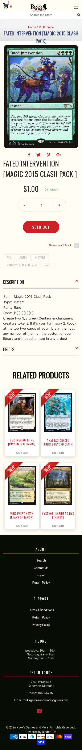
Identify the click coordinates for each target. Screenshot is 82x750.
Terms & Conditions (41, 610)
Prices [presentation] (8, 349)
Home (32, 27)
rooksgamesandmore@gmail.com (45, 700)
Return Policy (41, 617)
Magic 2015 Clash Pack (22, 265)
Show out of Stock (60, 245)
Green (23, 257)
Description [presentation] (13, 282)
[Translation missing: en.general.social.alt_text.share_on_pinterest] (49, 154)
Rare (48, 265)
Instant (40, 257)
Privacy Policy (41, 625)
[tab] (41, 283)
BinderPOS (49, 732)
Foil (9, 257)
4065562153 (46, 693)
